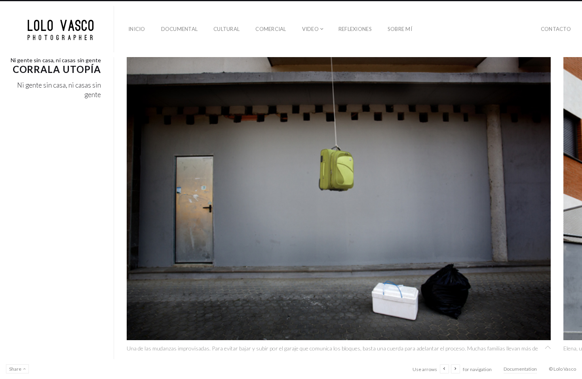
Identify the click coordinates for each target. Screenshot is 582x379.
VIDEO (310, 29)
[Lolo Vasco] (60, 29)
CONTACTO (556, 29)
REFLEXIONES (355, 29)
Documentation (520, 369)
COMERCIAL (270, 29)
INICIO (136, 29)
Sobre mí (400, 29)
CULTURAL (226, 29)
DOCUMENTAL (179, 29)
